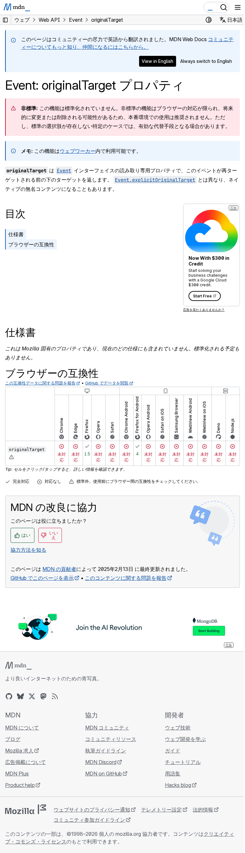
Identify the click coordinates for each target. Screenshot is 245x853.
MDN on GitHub (103, 773)
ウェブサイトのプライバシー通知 (92, 809)
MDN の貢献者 (59, 569)
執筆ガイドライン (105, 750)
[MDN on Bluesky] (20, 696)
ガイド (172, 750)
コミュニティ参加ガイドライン (89, 820)
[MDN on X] (32, 696)
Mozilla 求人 (19, 750)
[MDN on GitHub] (9, 696)
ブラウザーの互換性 (31, 244)
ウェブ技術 (177, 727)
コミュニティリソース (110, 739)
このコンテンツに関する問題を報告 (126, 578)
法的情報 (203, 809)
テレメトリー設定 (161, 809)
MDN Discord (100, 762)
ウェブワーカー (77, 151)
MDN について (22, 727)
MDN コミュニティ (107, 727)
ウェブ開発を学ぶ (185, 739)
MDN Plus (17, 773)
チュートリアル (183, 762)
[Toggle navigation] (237, 7)
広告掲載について (25, 762)
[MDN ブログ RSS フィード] (55, 696)
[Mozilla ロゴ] (25, 809)
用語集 (172, 773)
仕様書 (16, 234)
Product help (20, 785)
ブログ (12, 739)
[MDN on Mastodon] (43, 696)
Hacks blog (178, 785)
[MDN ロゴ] (18, 666)
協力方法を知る (28, 550)
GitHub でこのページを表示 (42, 578)
